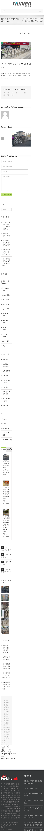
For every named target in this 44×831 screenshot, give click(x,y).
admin (5, 73)
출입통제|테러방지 (35, 20)
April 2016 (5, 309)
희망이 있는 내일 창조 (6, 548)
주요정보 (29, 19)
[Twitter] (8, 92)
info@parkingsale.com (8, 794)
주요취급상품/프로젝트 (6, 570)
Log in (4, 424)
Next (28, 33)
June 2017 (5, 300)
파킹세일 (35, 19)
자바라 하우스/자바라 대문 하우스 (6, 252)
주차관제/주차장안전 (6, 393)
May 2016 (5, 304)
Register (4, 419)
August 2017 (6, 295)
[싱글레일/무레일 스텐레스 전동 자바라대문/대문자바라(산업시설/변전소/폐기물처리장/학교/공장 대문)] (5, 630)
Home (24, 19)
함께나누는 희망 (6, 556)
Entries (5, 428)
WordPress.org (7, 440)
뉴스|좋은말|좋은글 (5, 365)
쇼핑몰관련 (6, 371)
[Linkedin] (24, 92)
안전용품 (5, 376)
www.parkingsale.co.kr (8, 799)
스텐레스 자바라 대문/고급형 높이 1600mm (6, 465)
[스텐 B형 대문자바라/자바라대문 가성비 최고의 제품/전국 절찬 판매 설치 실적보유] (5, 622)
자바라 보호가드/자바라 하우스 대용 (6, 243)
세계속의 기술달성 (6, 563)
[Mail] (12, 95)
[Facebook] (4, 92)
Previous (22, 33)
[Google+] (20, 92)
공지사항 (5, 359)
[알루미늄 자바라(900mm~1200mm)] (5, 598)
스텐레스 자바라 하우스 (31, 829)
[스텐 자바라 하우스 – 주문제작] (5, 614)
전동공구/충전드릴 (6, 381)
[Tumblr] (16, 92)
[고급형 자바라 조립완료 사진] (5, 606)
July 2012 (5, 346)
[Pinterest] (12, 92)
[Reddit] (4, 95)
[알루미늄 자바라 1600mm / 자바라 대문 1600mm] (5, 589)
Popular (3, 450)
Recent (8, 450)
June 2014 (5, 341)
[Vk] (8, 95)
